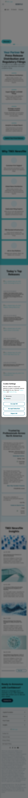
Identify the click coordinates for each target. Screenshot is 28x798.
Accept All (14, 404)
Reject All (14, 413)
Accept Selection (14, 408)
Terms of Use (12, 392)
